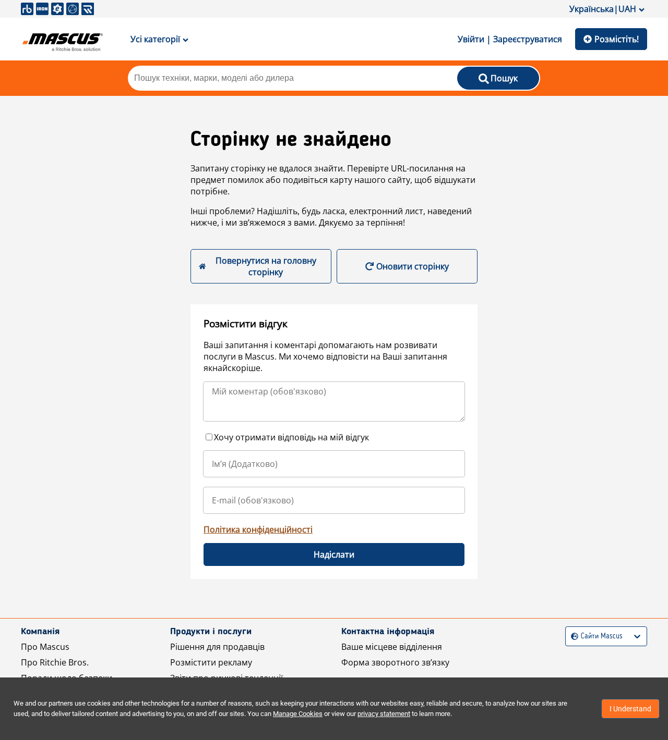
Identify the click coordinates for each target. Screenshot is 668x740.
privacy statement (383, 714)
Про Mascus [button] (45, 646)
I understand (630, 709)
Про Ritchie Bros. (55, 662)
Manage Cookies (298, 714)
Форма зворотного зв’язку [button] (395, 662)
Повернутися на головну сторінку (266, 266)
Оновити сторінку (412, 266)
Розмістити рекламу (211, 662)
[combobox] (572, 636)
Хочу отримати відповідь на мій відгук (291, 437)
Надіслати (334, 554)
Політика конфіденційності (258, 529)
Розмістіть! (616, 39)
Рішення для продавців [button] (217, 646)
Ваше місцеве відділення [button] (391, 646)
